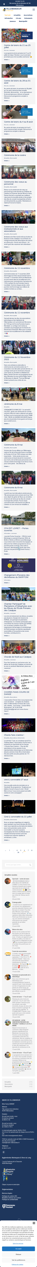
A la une (18, 18)
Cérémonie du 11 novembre (17, 268)
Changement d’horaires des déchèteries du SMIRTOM (16, 576)
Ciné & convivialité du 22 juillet (18, 817)
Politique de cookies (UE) (9, 1196)
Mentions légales (7, 1193)
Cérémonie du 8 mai (13, 445)
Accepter (19, 1249)
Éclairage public (16, 902)
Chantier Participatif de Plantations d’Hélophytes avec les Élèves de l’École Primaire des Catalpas (18, 607)
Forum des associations (19, 951)
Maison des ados (17, 929)
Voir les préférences (18, 1260)
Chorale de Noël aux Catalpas (17, 657)
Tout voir (7, 15)
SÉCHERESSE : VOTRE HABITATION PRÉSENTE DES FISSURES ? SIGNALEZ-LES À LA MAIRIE (22, 1023)
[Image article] (8, 881)
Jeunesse (13, 21)
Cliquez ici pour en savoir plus (11, 1184)
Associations (28, 15)
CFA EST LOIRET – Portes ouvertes (16, 529)
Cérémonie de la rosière (15, 155)
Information (9, 18)
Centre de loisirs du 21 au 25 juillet (17, 46)
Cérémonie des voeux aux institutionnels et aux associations (16, 229)
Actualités (17, 15)
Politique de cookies (17, 1264)
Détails (6, 59)
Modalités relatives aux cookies (11, 1198)
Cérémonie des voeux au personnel (15, 183)
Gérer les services (18, 1243)
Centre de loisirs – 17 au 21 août (21, 997)
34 (18, 852)
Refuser (18, 1254)
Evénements (28, 18)
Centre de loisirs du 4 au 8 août (18, 122)
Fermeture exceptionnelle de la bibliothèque (21, 976)
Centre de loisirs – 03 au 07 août (21, 1053)
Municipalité (23, 21)
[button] (34, 1223)
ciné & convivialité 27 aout (16, 780)
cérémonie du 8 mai (13, 404)
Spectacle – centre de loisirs (20, 879)
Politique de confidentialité (10, 1199)
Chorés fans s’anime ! (14, 735)
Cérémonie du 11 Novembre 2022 (17, 358)
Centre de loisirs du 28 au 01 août (17, 82)
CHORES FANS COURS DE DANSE (16, 693)
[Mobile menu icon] (33, 9)
